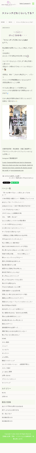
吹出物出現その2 (7, 417)
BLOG (10, 22)
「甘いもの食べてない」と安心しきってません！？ (16, 194)
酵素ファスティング (8, 360)
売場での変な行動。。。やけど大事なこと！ (16, 254)
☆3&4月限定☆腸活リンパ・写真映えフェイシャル (18, 198)
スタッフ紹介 (6, 368)
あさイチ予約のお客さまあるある (12, 406)
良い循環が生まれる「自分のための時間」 (15, 313)
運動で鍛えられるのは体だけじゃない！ (14, 331)
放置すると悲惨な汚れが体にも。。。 (14, 268)
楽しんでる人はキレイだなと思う (12, 279)
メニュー (5, 346)
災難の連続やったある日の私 (11, 290)
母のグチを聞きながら (9, 283)
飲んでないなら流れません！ (11, 335)
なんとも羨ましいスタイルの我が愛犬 (14, 220)
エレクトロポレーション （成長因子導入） (16, 364)
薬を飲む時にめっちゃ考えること (12, 320)
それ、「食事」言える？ (9, 217)
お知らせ (5, 396)
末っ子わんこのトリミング (10, 276)
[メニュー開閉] (33, 4)
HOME (3, 22)
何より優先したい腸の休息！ (11, 243)
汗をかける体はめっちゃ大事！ (12, 287)
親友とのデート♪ (7, 324)
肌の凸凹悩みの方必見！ (9, 305)
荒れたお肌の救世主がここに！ (12, 316)
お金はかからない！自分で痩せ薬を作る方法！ (16, 206)
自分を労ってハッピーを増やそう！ (13, 309)
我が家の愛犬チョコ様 (9, 265)
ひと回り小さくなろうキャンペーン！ (14, 228)
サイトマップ (6, 383)
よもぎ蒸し (5, 357)
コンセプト (5, 349)
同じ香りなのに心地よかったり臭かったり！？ (16, 250)
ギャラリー (5, 353)
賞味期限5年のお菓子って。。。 (12, 327)
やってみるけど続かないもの (11, 231)
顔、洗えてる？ (7, 413)
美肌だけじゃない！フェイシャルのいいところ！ (17, 301)
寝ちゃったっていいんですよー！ (12, 257)
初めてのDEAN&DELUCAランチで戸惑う (15, 246)
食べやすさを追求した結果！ (11, 176)
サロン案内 (5, 342)
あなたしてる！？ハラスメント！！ (13, 202)
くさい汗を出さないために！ (11, 209)
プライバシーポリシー (9, 379)
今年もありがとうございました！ (12, 239)
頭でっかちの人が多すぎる (10, 410)
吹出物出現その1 (7, 421)
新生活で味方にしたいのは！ (11, 272)
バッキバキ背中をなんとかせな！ (12, 224)
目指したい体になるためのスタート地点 (14, 294)
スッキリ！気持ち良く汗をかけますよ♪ (21, 178)
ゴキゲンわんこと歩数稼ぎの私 (12, 213)
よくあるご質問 (7, 371)
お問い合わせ (6, 375)
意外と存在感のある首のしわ (11, 261)
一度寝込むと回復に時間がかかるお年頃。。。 (16, 235)
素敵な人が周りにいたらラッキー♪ (13, 298)
